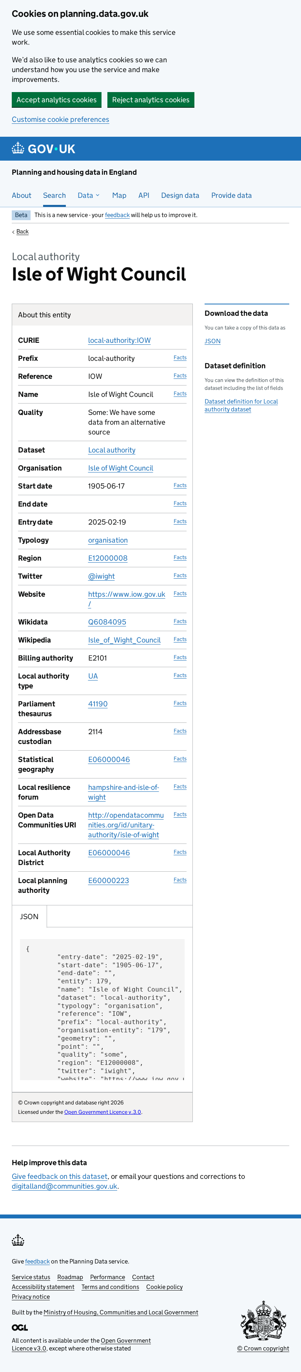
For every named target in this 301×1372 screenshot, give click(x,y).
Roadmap (70, 1277)
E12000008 (108, 558)
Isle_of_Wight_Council (124, 639)
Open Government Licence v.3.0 (102, 1111)
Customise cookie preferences (60, 119)
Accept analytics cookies (56, 99)
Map (119, 195)
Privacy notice (31, 1296)
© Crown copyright (263, 1348)
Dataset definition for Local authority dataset (241, 405)
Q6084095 (107, 621)
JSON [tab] (29, 916)
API (143, 195)
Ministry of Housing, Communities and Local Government (121, 1312)
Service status (31, 1277)
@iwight (101, 576)
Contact (143, 1277)
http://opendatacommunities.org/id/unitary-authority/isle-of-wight (126, 825)
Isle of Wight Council (120, 467)
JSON (213, 341)
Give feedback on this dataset (59, 1176)
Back (22, 231)
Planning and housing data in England (74, 172)
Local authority (112, 449)
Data (86, 195)
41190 (98, 703)
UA (93, 676)
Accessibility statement (43, 1287)
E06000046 (109, 759)
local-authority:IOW (119, 340)
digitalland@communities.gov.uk (64, 1186)
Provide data (231, 195)
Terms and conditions (110, 1287)
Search (54, 195)
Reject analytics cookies (151, 99)
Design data (180, 195)
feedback (117, 215)
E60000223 (108, 880)
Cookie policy (164, 1287)
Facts (180, 357)
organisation (108, 540)
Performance (107, 1277)
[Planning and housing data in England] (45, 148)
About (21, 195)
